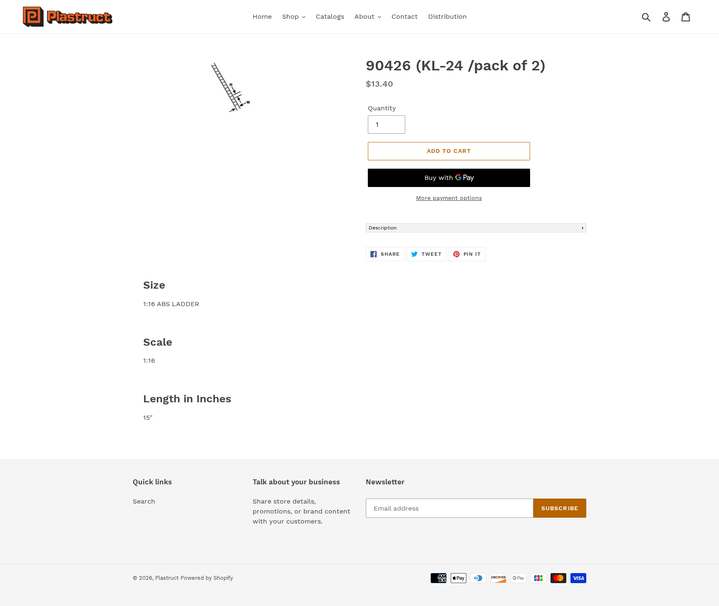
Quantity (382, 108)
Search (144, 501)
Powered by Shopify (207, 578)
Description (383, 228)
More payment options (449, 198)
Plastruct (167, 578)
